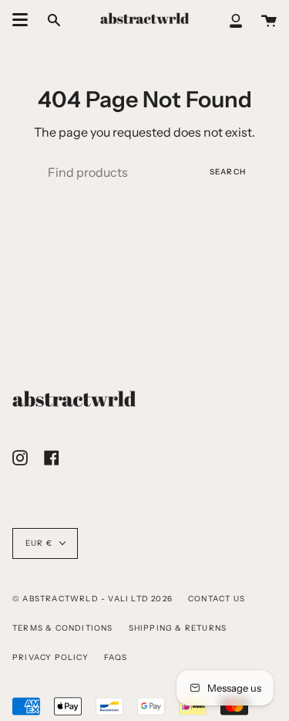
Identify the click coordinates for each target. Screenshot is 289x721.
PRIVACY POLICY (50, 657)
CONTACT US (216, 599)
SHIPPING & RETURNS (178, 628)
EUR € (38, 543)
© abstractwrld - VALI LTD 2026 (92, 599)
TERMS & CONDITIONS (62, 628)
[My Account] (236, 19)
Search (228, 172)
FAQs (116, 657)
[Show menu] (20, 20)
